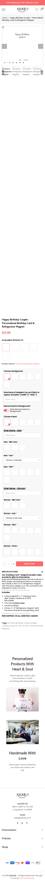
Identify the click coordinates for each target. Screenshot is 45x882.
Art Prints (11, 623)
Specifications (10, 571)
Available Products (12, 340)
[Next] (40, 46)
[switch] (6, 410)
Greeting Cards (36, 625)
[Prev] (4, 46)
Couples (5, 625)
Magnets (6, 628)
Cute (12, 625)
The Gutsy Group (27, 878)
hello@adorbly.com (22, 818)
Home (5, 18)
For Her (18, 625)
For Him (25, 625)
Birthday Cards (22, 623)
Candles (33, 623)
